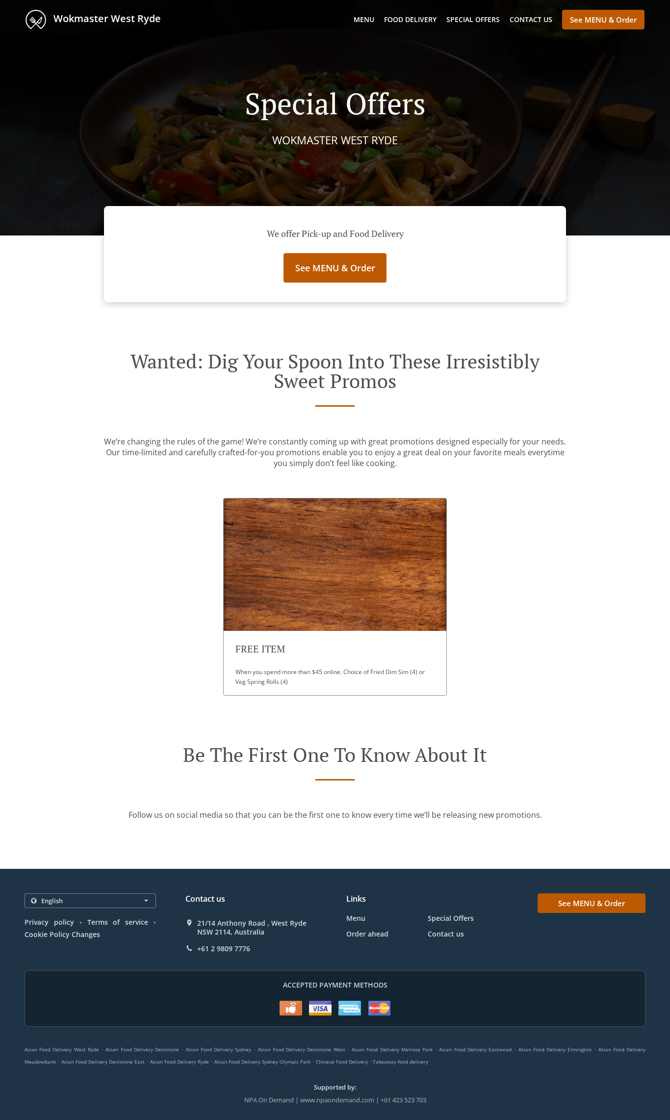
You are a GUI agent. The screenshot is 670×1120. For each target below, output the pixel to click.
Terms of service (118, 922)
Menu (364, 19)
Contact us (531, 19)
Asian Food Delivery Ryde (179, 1061)
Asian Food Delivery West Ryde (62, 1049)
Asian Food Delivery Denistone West (301, 1049)
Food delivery (410, 19)
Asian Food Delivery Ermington (555, 1049)
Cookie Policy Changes (62, 934)
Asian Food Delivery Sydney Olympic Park (262, 1061)
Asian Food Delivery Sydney (219, 1049)
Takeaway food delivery (400, 1061)
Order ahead (367, 933)
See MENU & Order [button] (603, 20)
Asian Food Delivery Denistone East (103, 1061)
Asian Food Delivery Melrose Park (392, 1049)
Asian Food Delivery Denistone (142, 1049)
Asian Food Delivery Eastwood (475, 1049)
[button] (335, 597)
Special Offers (473, 19)
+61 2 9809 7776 (223, 948)
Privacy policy (49, 922)
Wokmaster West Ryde (106, 18)
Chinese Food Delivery (342, 1061)
